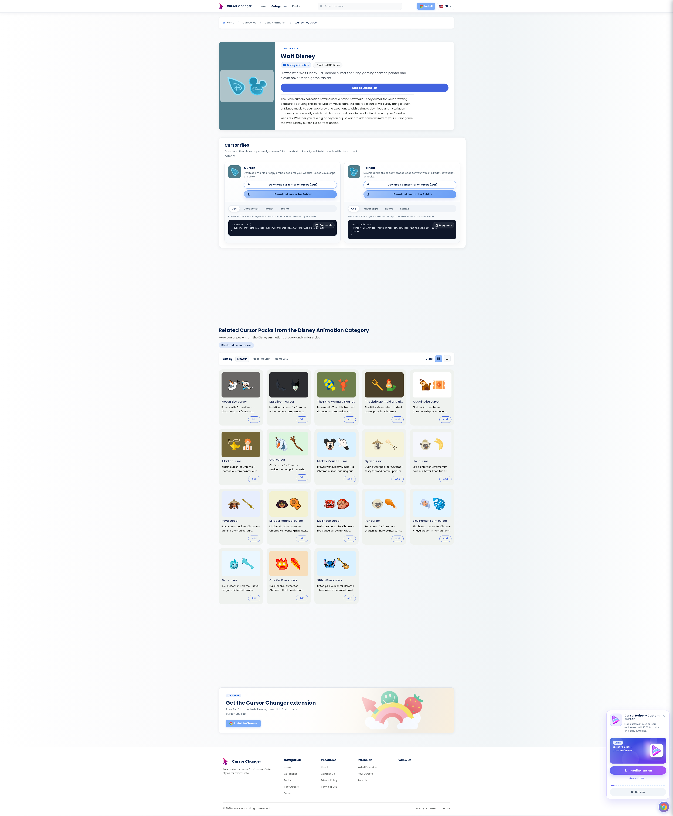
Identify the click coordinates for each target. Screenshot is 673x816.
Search (288, 793)
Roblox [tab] (284, 208)
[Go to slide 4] (620, 785)
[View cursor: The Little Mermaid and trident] (384, 397)
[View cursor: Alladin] (241, 457)
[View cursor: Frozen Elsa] (241, 397)
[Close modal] (376, 385)
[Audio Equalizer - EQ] (638, 751)
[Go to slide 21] (659, 785)
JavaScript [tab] (251, 208)
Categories (279, 6)
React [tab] (269, 208)
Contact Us (328, 774)
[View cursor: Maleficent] (289, 397)
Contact (445, 808)
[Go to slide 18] (652, 785)
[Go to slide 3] (618, 785)
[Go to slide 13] (641, 785)
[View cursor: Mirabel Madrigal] (289, 517)
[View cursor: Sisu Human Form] (432, 517)
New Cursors (365, 774)
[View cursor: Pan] (384, 517)
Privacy (420, 808)
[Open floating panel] (663, 806)
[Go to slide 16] (648, 785)
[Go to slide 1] (612, 785)
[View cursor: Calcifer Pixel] (289, 576)
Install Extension (367, 767)
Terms (432, 808)
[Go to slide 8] (629, 785)
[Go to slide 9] (632, 785)
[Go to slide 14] (643, 785)
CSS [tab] (234, 208)
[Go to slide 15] (645, 785)
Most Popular (261, 359)
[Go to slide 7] (627, 785)
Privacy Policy (329, 780)
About (324, 767)
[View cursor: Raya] (241, 517)
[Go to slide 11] (636, 785)
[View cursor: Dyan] (384, 457)
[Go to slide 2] (615, 785)
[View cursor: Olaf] (289, 456)
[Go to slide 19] (654, 785)
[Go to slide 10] (634, 785)
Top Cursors (291, 786)
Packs (296, 6)
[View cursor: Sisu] (241, 576)
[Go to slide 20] (657, 785)
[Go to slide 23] (664, 785)
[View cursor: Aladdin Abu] (432, 397)
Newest (242, 359)
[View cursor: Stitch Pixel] (336, 576)
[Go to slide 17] (650, 785)
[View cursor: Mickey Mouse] (336, 457)
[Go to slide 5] (623, 785)
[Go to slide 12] (639, 785)
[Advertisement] (336, 285)
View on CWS (636, 778)
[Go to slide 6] (625, 785)
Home (262, 6)
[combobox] (360, 6)
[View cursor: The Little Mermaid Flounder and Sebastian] (336, 397)
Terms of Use (329, 786)
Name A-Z (281, 359)
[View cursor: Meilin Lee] (336, 517)
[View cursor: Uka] (432, 457)
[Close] (664, 719)
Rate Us (362, 780)
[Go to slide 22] (661, 785)
